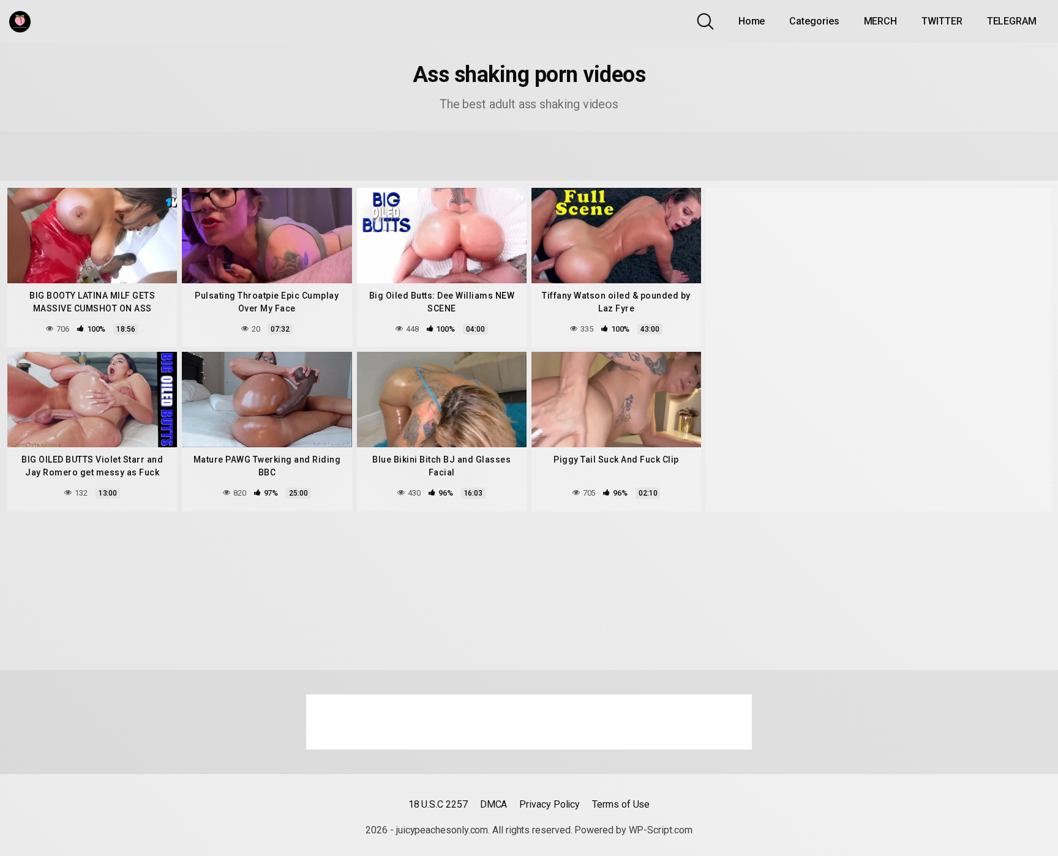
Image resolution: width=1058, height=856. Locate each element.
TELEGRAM (1012, 21)
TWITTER (941, 21)
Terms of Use (621, 804)
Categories (814, 21)
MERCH (881, 21)
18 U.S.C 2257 (438, 804)
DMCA (494, 804)
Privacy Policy (549, 804)
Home (751, 21)
